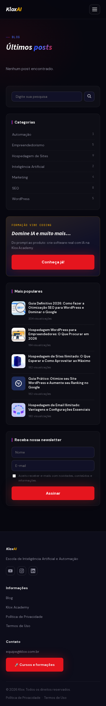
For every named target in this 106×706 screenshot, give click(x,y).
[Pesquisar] (89, 96)
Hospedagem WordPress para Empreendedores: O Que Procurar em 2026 (58, 334)
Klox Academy (17, 607)
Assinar (53, 493)
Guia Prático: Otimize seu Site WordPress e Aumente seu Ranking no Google (58, 383)
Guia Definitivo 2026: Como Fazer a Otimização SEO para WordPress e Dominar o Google (56, 307)
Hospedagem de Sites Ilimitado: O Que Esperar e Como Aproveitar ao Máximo (59, 358)
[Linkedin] (33, 570)
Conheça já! (53, 262)
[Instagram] (21, 570)
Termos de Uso (18, 626)
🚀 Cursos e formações (35, 664)
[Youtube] (10, 570)
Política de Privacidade (24, 616)
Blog (9, 598)
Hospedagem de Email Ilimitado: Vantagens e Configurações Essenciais (59, 407)
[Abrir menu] (94, 9)
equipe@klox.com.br (22, 651)
